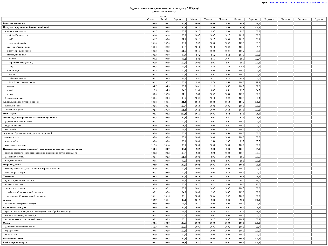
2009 (276, 2)
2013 (297, 2)
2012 (292, 2)
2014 (303, 2)
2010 (282, 2)
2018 (324, 2)
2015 (308, 2)
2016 (313, 2)
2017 (319, 2)
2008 (271, 2)
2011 (287, 2)
